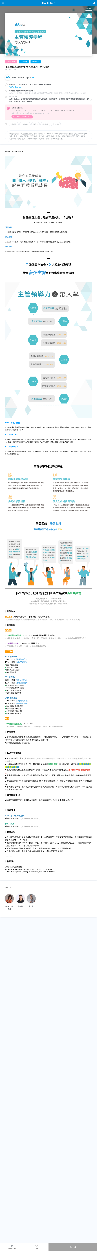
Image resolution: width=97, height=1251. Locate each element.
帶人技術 (56, 124)
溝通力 (35, 124)
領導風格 (14, 124)
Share (88, 9)
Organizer (12, 1248)
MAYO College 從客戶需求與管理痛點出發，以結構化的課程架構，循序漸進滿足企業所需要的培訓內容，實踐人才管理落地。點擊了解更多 (49, 100)
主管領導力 (25, 124)
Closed (73, 1247)
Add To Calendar (15, 87)
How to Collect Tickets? (22, 117)
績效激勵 (45, 124)
